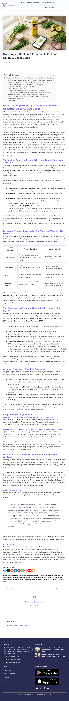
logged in (16, 625)
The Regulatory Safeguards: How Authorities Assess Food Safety (28, 84)
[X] (8, 570)
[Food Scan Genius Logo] (9, 5)
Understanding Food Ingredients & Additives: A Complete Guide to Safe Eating (30, 78)
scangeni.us (32, 539)
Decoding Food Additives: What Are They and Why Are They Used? (29, 82)
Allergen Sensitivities (33, 2)
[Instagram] (26, 570)
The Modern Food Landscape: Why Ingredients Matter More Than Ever (30, 80)
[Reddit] (12, 570)
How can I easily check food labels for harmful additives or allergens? (29, 94)
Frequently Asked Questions (17, 88)
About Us (6, 677)
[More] (33, 570)
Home (22, 2)
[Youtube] (29, 570)
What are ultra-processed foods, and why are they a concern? (27, 90)
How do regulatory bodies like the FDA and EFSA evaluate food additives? (30, 92)
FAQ (5, 680)
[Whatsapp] (22, 570)
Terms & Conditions (9, 673)
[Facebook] (5, 570)
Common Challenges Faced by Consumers (21, 86)
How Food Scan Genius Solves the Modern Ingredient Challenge (28, 96)
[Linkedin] (15, 570)
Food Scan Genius (49, 7)
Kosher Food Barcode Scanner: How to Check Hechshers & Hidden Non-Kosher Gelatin (52, 649)
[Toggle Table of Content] (52, 75)
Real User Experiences (17, 98)
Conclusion (12, 100)
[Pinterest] (19, 570)
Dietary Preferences (48, 2)
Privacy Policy (8, 670)
